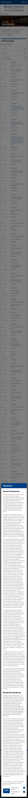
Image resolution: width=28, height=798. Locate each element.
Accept (6, 790)
